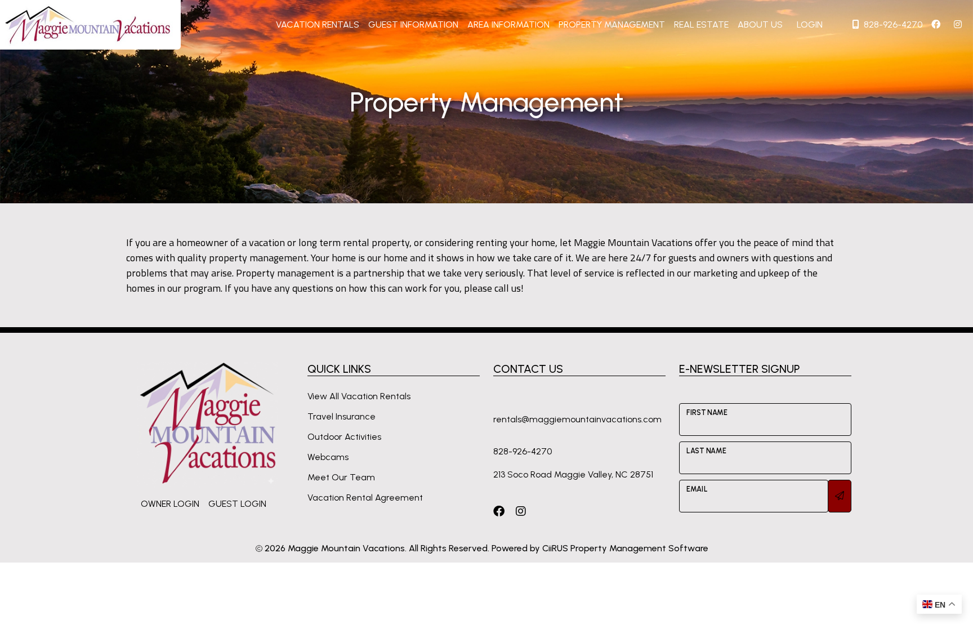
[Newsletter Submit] (839, 496)
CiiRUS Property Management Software (625, 548)
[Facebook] (499, 511)
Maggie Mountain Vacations (346, 548)
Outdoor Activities (344, 436)
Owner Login (170, 503)
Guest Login (237, 503)
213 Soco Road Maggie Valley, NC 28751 (573, 474)
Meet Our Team (341, 477)
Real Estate (701, 24)
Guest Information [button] (413, 24)
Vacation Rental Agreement (365, 497)
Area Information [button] (508, 24)
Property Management (612, 24)
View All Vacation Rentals (358, 396)
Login (810, 24)
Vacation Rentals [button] (317, 24)
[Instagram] (521, 511)
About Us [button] (760, 24)
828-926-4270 (893, 24)
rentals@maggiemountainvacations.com (577, 419)
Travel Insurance (341, 416)
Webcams (328, 457)
